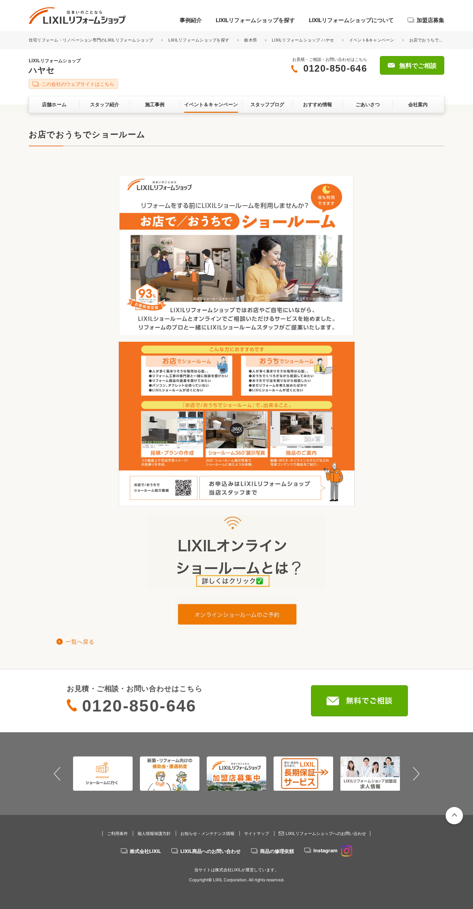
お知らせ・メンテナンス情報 (207, 833)
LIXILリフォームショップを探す (255, 20)
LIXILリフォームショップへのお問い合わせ (326, 833)
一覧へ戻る (79, 642)
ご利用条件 (117, 833)
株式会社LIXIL (145, 851)
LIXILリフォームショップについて (351, 20)
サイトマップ (256, 833)
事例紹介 (191, 20)
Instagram (325, 850)
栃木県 (250, 40)
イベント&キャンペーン (371, 40)
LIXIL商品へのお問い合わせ (210, 851)
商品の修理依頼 (277, 851)
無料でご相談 (418, 65)
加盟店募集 (430, 20)
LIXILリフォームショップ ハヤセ (303, 40)
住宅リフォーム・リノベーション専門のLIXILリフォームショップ (91, 40)
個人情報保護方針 (154, 833)
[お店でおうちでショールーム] (236, 586)
